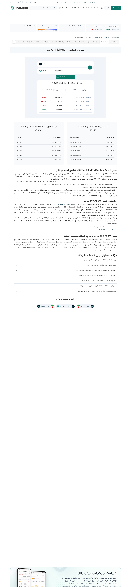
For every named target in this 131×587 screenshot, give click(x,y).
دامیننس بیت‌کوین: (108, 2)
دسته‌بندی (37, 42)
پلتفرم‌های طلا (59, 42)
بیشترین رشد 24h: (115, 29)
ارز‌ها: (119, 2)
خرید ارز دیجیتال (71, 42)
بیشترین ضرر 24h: (98, 29)
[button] (65, 260)
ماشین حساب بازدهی (17, 42)
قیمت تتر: (67, 2)
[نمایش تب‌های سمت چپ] (14, 41)
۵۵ (94, 26)
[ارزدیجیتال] (19, 8)
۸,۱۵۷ (106, 26)
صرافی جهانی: (93, 2)
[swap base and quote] (90, 67)
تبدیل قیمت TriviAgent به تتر (65, 50)
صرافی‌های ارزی (48, 42)
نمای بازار (29, 42)
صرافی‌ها (95, 42)
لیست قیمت (113, 42)
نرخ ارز (88, 42)
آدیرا (91, 30)
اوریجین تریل (105, 30)
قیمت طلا (81, 42)
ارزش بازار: (83, 2)
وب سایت (103, 227)
